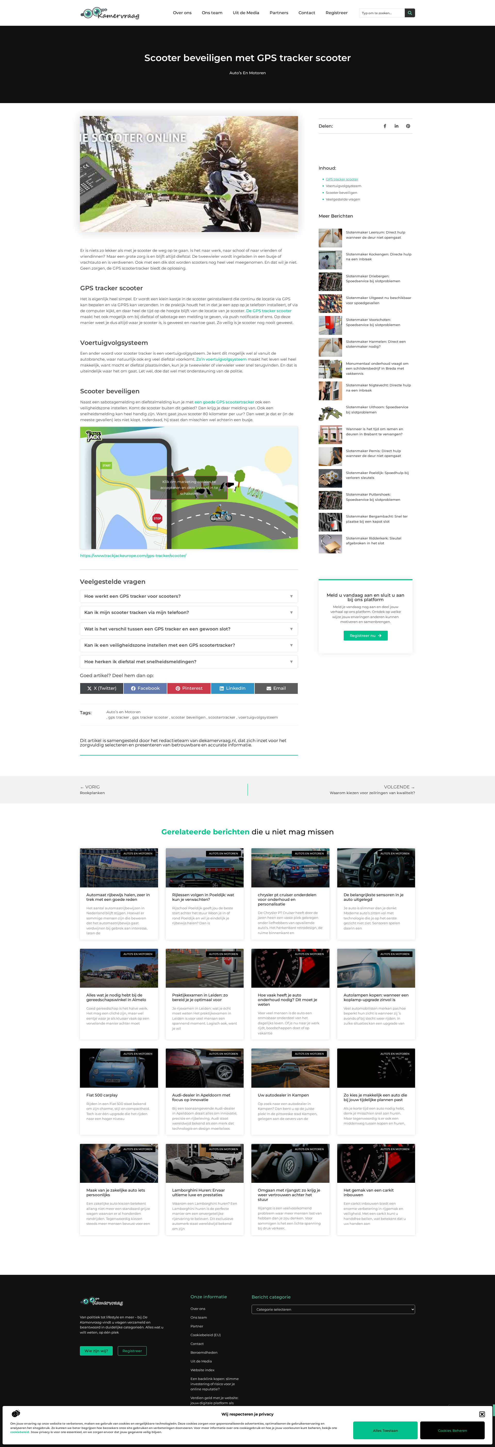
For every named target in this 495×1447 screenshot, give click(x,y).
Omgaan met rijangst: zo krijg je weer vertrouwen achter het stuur (289, 1195)
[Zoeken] (410, 13)
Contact (307, 12)
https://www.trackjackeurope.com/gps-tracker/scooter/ (133, 555)
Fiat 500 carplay (102, 1095)
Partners (279, 12)
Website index (202, 1370)
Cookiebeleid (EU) (206, 1335)
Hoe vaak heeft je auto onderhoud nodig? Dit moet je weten (287, 1000)
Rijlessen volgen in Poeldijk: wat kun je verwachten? (203, 897)
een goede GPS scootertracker (224, 402)
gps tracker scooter (150, 717)
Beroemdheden (204, 1352)
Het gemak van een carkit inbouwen (369, 1192)
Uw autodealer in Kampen (283, 1095)
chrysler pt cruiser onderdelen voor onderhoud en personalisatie (287, 899)
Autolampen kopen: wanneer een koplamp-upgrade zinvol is (376, 997)
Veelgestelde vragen (343, 199)
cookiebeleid (19, 1432)
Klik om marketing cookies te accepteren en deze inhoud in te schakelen (189, 487)
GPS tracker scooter (342, 179)
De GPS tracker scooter (269, 310)
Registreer (337, 12)
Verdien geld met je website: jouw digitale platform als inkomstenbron (214, 1403)
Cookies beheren (452, 1430)
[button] (482, 1414)
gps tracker (118, 717)
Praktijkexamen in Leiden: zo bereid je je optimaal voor (200, 997)
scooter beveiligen (188, 717)
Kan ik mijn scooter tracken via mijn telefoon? (189, 612)
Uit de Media (246, 12)
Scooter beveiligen (341, 192)
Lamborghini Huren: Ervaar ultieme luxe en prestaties (198, 1192)
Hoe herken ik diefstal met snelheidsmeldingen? (189, 661)
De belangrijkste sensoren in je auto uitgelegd (373, 897)
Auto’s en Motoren (247, 72)
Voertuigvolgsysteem (343, 186)
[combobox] (382, 13)
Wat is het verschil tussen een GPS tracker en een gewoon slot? (189, 628)
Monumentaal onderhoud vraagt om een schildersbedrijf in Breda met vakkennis (377, 368)
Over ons (182, 12)
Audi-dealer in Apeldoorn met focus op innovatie (201, 1097)
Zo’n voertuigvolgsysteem (221, 359)
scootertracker (221, 717)
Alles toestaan (385, 1430)
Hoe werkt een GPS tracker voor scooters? (189, 596)
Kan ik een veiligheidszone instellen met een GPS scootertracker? (189, 645)
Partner (197, 1326)
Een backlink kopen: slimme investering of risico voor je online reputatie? (215, 1384)
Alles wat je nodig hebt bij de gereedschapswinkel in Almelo (116, 997)
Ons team (212, 12)
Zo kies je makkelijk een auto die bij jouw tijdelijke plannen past (375, 1097)
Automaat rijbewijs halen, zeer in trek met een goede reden (118, 897)
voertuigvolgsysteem (258, 717)
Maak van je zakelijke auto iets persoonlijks (115, 1192)
